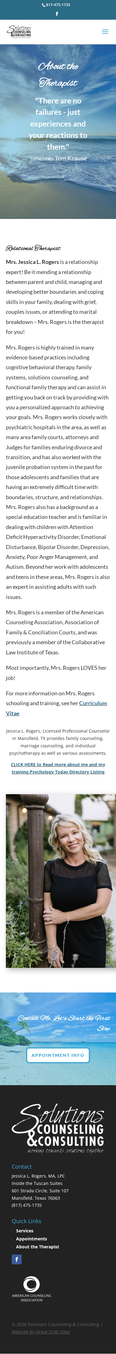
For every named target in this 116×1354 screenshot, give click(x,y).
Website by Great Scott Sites (41, 1332)
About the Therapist (37, 1247)
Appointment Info (58, 1055)
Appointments (31, 1239)
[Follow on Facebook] (17, 1259)
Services (24, 1231)
